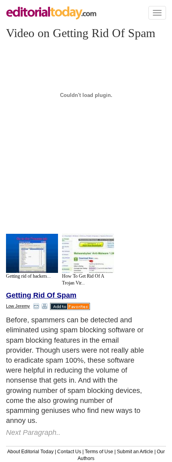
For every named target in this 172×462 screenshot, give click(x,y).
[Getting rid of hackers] (32, 253)
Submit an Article (135, 451)
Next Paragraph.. (33, 432)
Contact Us (69, 451)
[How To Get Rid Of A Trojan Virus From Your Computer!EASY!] (88, 253)
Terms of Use (99, 451)
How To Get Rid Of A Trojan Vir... (83, 279)
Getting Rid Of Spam (41, 295)
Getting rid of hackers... (28, 276)
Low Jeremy (18, 306)
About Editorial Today (30, 451)
